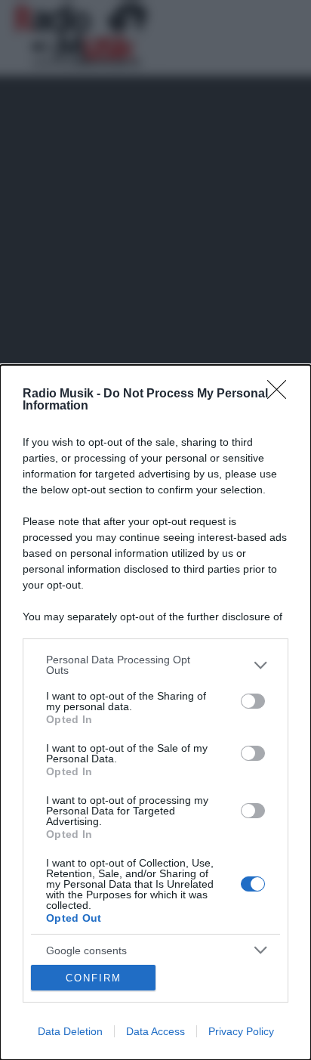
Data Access (155, 1031)
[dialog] (155, 712)
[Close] (281, 394)
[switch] (253, 701)
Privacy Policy (241, 1031)
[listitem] (155, 664)
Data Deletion (70, 1031)
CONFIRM (94, 978)
